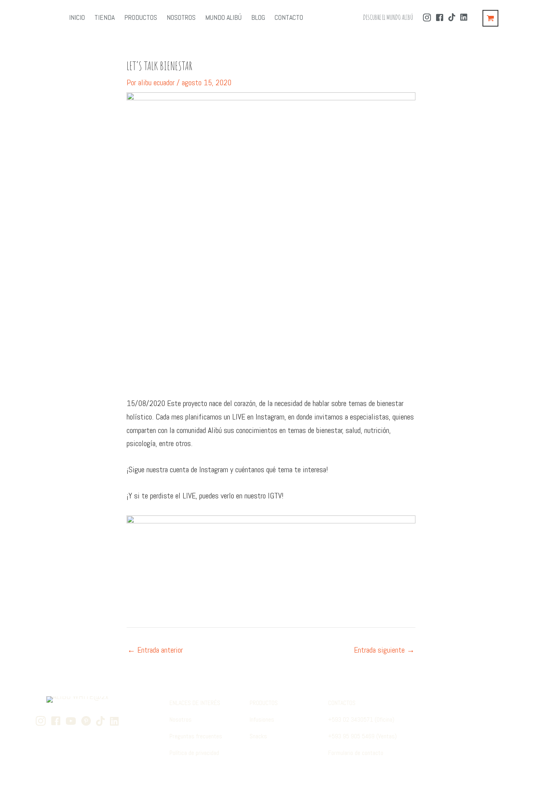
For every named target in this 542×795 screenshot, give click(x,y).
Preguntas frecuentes (195, 736)
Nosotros (180, 719)
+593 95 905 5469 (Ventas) (362, 736)
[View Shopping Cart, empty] (490, 18)
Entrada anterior (155, 650)
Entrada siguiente (384, 650)
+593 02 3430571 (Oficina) (361, 719)
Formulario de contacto (355, 753)
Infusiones (262, 719)
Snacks (258, 736)
